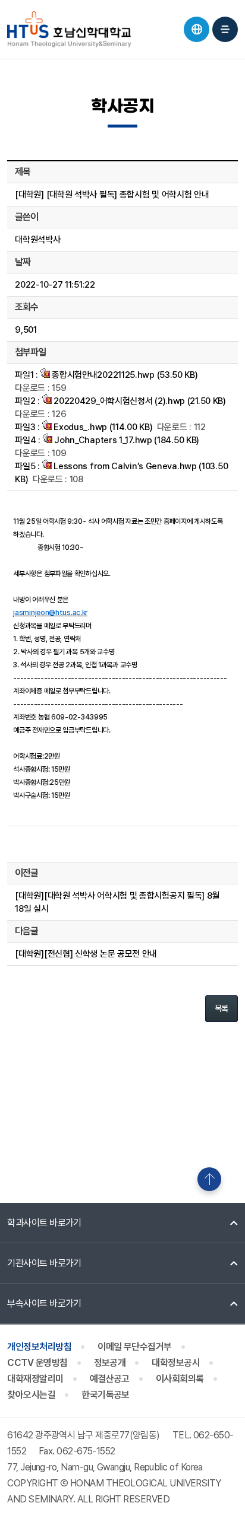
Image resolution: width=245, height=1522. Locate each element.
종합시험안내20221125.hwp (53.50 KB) (124, 375)
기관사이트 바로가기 (44, 1263)
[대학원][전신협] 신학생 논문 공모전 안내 (86, 953)
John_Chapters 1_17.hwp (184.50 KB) (126, 440)
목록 (221, 1008)
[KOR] (196, 29)
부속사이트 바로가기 (44, 1303)
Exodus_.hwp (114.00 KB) (102, 427)
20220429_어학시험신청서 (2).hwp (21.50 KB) (139, 401)
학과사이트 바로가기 (44, 1222)
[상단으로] (209, 1179)
